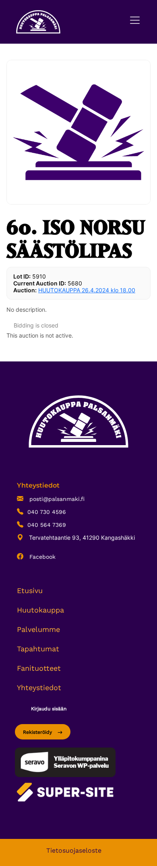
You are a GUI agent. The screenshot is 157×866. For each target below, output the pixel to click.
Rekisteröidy (38, 732)
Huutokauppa (40, 610)
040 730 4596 (46, 512)
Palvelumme (38, 629)
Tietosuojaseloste (73, 850)
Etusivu (30, 590)
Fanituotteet (39, 668)
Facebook (41, 556)
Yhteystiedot (39, 687)
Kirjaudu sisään (48, 709)
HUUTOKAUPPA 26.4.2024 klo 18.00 (86, 290)
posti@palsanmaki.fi (56, 499)
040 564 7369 (46, 525)
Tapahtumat (38, 648)
